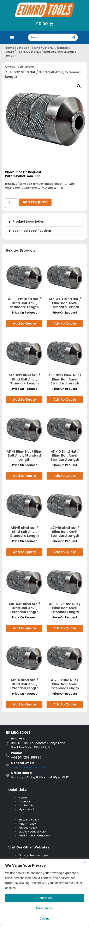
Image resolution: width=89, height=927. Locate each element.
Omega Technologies (19, 66)
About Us (25, 801)
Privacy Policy (28, 827)
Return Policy (27, 823)
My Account (26, 809)
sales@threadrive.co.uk (28, 767)
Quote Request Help (32, 831)
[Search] (74, 37)
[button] (11, 37)
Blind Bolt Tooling (28, 48)
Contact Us (26, 805)
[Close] (84, 862)
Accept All (44, 897)
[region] (44, 893)
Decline (44, 918)
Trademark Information (34, 835)
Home (10, 48)
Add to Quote (35, 202)
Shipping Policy (29, 819)
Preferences (44, 908)
